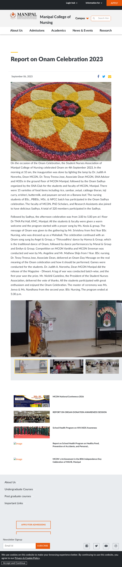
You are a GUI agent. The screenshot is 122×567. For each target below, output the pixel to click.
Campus (80, 18)
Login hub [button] (71, 3)
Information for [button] (93, 3)
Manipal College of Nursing (14, 8)
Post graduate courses (18, 496)
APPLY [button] (116, 4)
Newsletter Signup (12, 539)
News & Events (83, 30)
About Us (10, 482)
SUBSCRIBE (42, 546)
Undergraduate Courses (19, 489)
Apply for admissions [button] (36, 526)
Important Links (14, 503)
